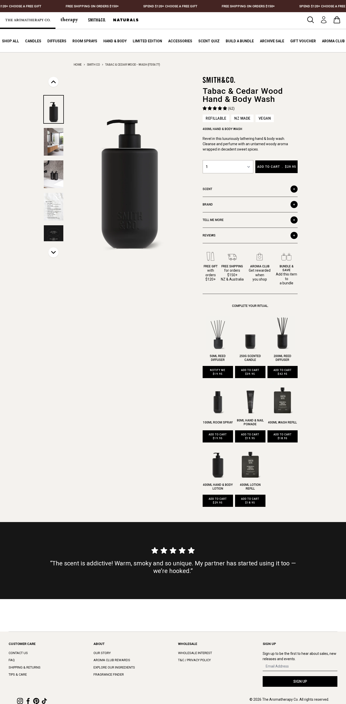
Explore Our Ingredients (114, 667)
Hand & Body (115, 41)
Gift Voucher (303, 41)
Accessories (180, 41)
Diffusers (56, 41)
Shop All (10, 41)
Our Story (102, 653)
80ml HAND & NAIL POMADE (250, 422)
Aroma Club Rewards (111, 660)
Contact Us (18, 653)
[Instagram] (20, 701)
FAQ (12, 660)
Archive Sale (272, 41)
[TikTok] (44, 701)
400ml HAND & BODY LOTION (218, 486)
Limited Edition (147, 41)
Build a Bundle (240, 41)
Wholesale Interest (195, 653)
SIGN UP (300, 681)
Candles (33, 41)
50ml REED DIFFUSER (218, 358)
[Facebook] (28, 701)
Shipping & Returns (25, 667)
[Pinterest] (36, 701)
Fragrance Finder (108, 674)
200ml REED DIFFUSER (282, 358)
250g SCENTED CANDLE (250, 358)
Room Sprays (84, 41)
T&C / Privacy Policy (194, 660)
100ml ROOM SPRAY (218, 422)
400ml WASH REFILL (282, 422)
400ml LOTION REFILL (250, 486)
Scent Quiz (209, 41)
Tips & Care (18, 674)
